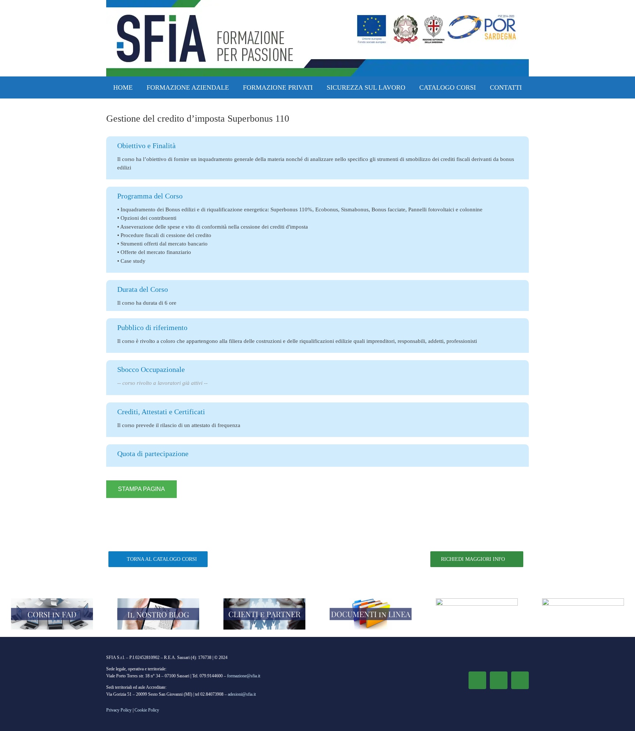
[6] (477, 601)
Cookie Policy (146, 710)
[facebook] (477, 680)
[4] (371, 601)
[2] (158, 601)
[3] (264, 601)
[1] (52, 601)
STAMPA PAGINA (141, 489)
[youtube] (520, 680)
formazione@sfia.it (243, 675)
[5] (583, 601)
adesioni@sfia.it (242, 694)
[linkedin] (498, 680)
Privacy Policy (119, 710)
